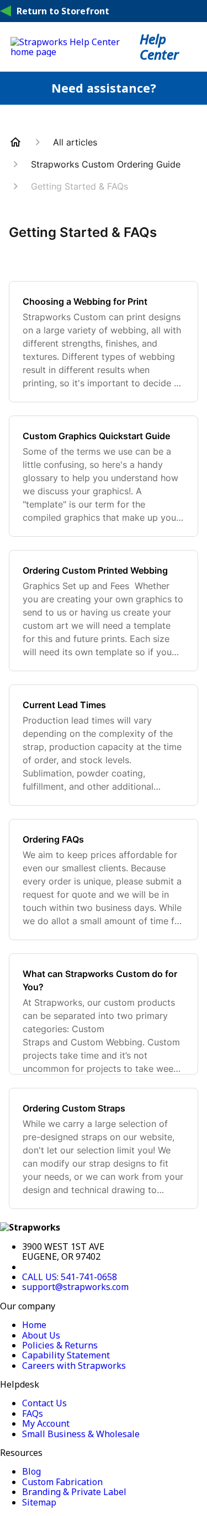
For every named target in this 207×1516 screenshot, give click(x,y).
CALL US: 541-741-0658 (69, 1277)
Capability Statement (66, 1355)
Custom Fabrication (62, 1482)
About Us (41, 1335)
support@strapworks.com (75, 1287)
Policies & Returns (60, 1345)
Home (34, 1325)
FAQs (32, 1413)
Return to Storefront (63, 11)
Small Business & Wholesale (81, 1434)
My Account (46, 1423)
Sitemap (39, 1502)
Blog (31, 1471)
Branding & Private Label (74, 1492)
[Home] (75, 52)
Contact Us (44, 1403)
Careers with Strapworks (74, 1365)
